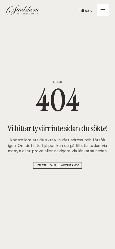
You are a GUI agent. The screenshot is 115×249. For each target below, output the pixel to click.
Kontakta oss (70, 165)
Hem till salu (46, 165)
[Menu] (103, 10)
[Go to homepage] (22, 10)
